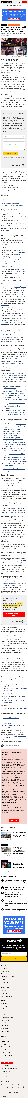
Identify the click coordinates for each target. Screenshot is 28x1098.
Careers (3, 985)
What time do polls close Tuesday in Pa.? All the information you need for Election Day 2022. (19, 835)
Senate (15, 548)
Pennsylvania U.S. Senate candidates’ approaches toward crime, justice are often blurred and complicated (15, 459)
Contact (3, 990)
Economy (4, 1003)
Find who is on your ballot (10, 198)
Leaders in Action (6, 1074)
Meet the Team (5, 971)
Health (3, 1014)
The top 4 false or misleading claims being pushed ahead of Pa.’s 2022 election (18, 865)
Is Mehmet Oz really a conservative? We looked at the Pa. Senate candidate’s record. (13, 439)
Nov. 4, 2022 (4, 845)
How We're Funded (6, 1071)
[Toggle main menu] (20, 2)
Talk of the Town (6, 1058)
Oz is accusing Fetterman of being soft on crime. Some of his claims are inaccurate (14, 444)
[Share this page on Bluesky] (11, 60)
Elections (4, 25)
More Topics (5, 1034)
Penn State (4, 1025)
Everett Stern (5, 305)
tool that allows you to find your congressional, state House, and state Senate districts (14, 322)
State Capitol (5, 1031)
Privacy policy (24, 1096)
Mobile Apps (5, 988)
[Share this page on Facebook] (9, 60)
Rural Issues (5, 1028)
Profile (15, 685)
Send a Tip (4, 993)
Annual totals (7, 686)
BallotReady (4, 337)
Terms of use (3, 1096)
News (3, 1001)
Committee (21, 685)
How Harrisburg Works (8, 1017)
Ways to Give (5, 1066)
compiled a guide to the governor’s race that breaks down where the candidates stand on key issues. (13, 375)
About (3, 966)
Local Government (6, 1023)
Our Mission (5, 968)
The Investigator (6, 1047)
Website (15, 250)
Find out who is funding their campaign (14, 205)
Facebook (22, 250)
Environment (5, 1009)
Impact (3, 979)
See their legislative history (11, 203)
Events (3, 1012)
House (8, 548)
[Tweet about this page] (14, 60)
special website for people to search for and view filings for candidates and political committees (13, 585)
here (22, 381)
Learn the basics (8, 202)
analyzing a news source (8, 367)
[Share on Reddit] (17, 60)
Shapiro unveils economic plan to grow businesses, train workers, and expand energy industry (14, 395)
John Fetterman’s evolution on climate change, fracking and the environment (14, 425)
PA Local (3, 1050)
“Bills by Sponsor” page (8, 532)
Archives (3, 1037)
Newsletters (5, 1041)
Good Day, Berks (6, 1052)
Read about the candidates (11, 200)
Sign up (14, 958)
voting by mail (5, 225)
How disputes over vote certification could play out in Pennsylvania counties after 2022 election (19, 850)
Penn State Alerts (6, 1055)
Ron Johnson (20, 301)
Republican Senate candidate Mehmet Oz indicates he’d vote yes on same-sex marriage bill (14, 450)
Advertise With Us (6, 996)
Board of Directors (6, 974)
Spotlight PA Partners (7, 976)
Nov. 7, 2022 (4, 830)
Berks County (5, 982)
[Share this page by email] (6, 60)
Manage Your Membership (9, 1068)
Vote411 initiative (10, 339)
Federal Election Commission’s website (12, 660)
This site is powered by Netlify (14, 1092)
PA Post (3, 1044)
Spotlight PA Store (6, 1077)
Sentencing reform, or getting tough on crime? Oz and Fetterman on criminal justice (14, 469)
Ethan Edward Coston (12, 745)
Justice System (5, 1020)
